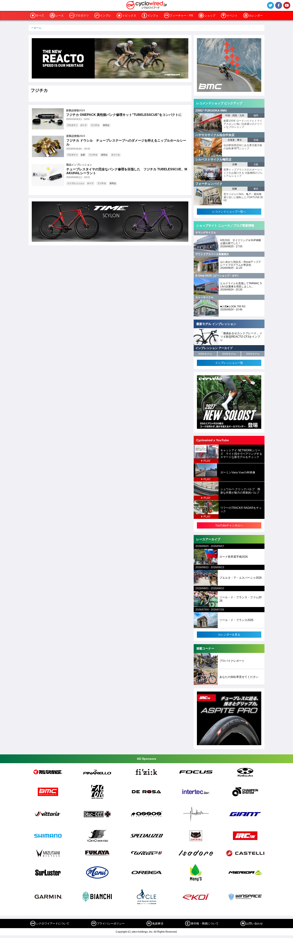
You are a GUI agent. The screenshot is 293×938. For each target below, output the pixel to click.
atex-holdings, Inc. (142, 931)
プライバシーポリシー (111, 923)
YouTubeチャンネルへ (229, 525)
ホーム (37, 27)
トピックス (129, 15)
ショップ (209, 15)
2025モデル (229, 353)
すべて (40, 15)
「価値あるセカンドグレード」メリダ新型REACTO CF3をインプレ (241, 336)
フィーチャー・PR (181, 15)
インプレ (105, 15)
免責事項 (157, 923)
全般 (83, 155)
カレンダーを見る (229, 634)
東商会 (106, 125)
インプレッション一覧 (229, 362)
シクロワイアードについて (52, 923)
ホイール (115, 155)
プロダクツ (82, 15)
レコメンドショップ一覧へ (229, 211)
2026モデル (205, 353)
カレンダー (256, 15)
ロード (83, 125)
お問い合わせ (254, 923)
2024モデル (253, 353)
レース (59, 15)
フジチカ (95, 125)
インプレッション (75, 183)
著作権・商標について (205, 923)
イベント (232, 15)
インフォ (153, 15)
